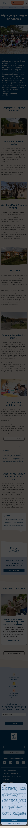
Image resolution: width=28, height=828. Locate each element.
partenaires (9, 787)
